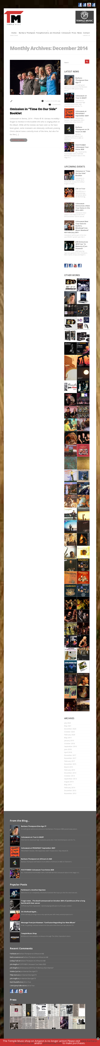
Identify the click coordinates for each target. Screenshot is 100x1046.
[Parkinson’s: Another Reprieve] (15, 894)
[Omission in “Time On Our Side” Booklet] (69, 175)
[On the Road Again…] (15, 916)
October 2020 (69, 732)
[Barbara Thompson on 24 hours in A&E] (69, 129)
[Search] (87, 62)
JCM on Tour (80, 188)
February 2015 (69, 770)
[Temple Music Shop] (15, 937)
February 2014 (69, 788)
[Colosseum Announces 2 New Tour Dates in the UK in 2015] (69, 207)
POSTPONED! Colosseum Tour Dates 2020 (82, 147)
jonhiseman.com (52, 1043)
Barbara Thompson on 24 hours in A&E (82, 129)
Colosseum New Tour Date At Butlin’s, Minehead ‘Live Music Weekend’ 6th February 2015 (76, 227)
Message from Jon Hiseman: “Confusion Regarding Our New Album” (48, 922)
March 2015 (68, 767)
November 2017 (70, 758)
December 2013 (70, 790)
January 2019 (69, 741)
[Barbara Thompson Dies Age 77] (69, 80)
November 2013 (70, 793)
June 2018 (68, 749)
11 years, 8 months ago (52, 101)
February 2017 (69, 761)
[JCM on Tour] (69, 192)
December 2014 (70, 773)
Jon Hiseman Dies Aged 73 (29, 971)
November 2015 (70, 764)
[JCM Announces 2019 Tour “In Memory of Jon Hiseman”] (69, 246)
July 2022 (67, 723)
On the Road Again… (29, 912)
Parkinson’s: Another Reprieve (33, 890)
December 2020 (70, 729)
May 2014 (67, 785)
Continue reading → (18, 140)
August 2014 (69, 782)
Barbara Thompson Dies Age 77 (81, 80)
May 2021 (67, 726)
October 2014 (69, 776)
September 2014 (70, 779)
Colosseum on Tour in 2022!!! (81, 97)
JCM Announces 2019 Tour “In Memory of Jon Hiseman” (81, 245)
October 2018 (69, 743)
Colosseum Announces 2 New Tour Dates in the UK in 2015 (82, 206)
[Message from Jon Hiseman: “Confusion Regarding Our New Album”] (15, 926)
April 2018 (68, 752)
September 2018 (70, 746)
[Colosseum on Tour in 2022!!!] (69, 98)
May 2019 (67, 738)
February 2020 (69, 735)
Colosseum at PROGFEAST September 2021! (82, 113)
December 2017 (70, 755)
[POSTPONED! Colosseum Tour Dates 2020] (69, 147)
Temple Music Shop (29, 933)
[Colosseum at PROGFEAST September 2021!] (69, 113)
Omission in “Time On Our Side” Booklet (33, 111)
